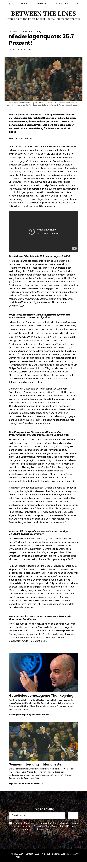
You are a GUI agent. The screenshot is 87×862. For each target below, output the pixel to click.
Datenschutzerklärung (63, 826)
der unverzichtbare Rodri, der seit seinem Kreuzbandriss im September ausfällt (43, 333)
